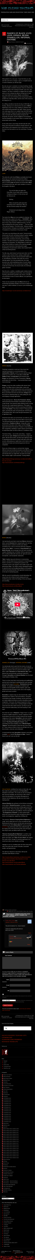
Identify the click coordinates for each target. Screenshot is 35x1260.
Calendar (5, 1082)
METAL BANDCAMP (8, 1228)
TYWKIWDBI (6, 1244)
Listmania (5, 1096)
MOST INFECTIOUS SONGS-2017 (11, 1143)
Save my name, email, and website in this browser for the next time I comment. (17, 996)
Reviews (5, 1168)
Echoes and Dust (7, 1217)
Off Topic (5, 1161)
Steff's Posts (6, 1179)
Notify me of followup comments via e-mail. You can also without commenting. (17, 1001)
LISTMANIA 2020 (7, 1112)
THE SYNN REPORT (8, 1186)
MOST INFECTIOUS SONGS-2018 (11, 1145)
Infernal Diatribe (20, 911)
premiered (4, 826)
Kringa (24, 911)
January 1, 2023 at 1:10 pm (12, 922)
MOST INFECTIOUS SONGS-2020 (11, 1148)
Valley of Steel (7, 1246)
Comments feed (7, 1066)
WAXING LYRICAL (7, 1190)
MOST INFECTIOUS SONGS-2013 (11, 1136)
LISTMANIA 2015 (7, 1103)
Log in (5, 1062)
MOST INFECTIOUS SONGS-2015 (11, 1139)
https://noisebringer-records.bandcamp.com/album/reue (16, 290)
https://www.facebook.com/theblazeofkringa (13, 462)
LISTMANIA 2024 (7, 1119)
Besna (15, 911)
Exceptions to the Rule (8, 1085)
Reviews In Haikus (7, 1170)
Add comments (29, 43)
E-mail (7, 985)
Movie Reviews (6, 1159)
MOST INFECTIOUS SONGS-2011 (11, 1132)
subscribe (12, 1001)
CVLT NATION (7, 1212)
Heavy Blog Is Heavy (8, 1221)
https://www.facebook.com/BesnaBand (12, 586)
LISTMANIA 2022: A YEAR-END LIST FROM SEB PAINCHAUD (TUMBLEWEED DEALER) (24, 26)
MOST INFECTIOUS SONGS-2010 (11, 1130)
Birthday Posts (6, 1080)
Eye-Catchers (6, 1087)
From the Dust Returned (9, 1219)
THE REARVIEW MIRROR (9, 1184)
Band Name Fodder (7, 1078)
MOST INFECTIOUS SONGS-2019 (11, 1146)
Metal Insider (6, 1230)
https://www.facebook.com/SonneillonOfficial (13, 862)
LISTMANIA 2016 (7, 1105)
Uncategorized (6, 1188)
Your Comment (8, 955)
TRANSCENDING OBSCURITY (10, 1242)
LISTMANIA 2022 (7, 1116)
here (8, 734)
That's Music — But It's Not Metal (10, 1182)
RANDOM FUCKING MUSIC (9, 1166)
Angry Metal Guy (7, 1204)
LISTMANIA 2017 (7, 1107)
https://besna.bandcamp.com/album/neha (13, 584)
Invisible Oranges (7, 1223)
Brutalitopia (6, 1210)
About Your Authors (7, 1074)
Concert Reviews (7, 1083)
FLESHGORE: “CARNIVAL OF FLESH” (7, 25)
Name (7, 979)
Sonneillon (31, 911)
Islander (10, 909)
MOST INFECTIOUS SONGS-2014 (11, 1137)
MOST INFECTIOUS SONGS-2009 (11, 1128)
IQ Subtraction (6, 1094)
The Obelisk (6, 1237)
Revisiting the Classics (8, 1172)
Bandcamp (6, 1206)
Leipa (27, 911)
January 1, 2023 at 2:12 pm (16, 938)
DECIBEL (6, 1215)
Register (5, 1061)
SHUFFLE (5, 1177)
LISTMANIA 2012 (7, 1098)
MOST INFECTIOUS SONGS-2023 (11, 1154)
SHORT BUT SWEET (8, 1175)
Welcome (5, 1191)
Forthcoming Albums (7, 1089)
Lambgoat (6, 1224)
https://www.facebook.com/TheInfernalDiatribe (14, 864)
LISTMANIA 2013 (7, 1100)
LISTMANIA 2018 (7, 1109)
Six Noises (6, 1233)
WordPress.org (7, 1068)
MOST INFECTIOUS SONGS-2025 (11, 1157)
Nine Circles (6, 1232)
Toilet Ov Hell (6, 1241)
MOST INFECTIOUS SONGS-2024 (11, 1155)
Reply (29, 933)
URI (8, 990)
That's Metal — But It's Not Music (10, 1181)
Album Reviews (12, 42)
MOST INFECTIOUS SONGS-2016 (11, 1141)
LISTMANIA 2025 (7, 1121)
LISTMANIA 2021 (7, 1114)
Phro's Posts (6, 1163)
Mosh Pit (5, 1127)
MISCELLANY (6, 1125)
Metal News (6, 1123)
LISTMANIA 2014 (7, 1101)
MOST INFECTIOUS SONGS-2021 (11, 1150)
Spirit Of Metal (7, 1235)
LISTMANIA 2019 (7, 1110)
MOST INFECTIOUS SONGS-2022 (11, 1152)
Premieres (5, 1164)
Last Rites (6, 1226)
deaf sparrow (6, 1213)
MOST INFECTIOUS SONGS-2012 (11, 1134)
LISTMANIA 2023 (7, 1118)
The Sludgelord (7, 1239)
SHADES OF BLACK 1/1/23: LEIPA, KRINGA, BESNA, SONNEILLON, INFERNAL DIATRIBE (19, 36)
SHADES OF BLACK (19, 42)
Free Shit (5, 1091)
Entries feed (6, 1064)
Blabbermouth (7, 1208)
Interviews (5, 1092)
